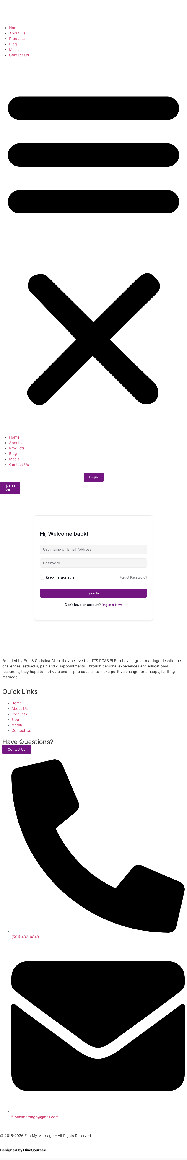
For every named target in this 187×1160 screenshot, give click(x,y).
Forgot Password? (133, 577)
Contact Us (19, 55)
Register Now (112, 605)
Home (14, 27)
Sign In (93, 593)
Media (14, 49)
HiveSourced (34, 1150)
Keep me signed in (60, 577)
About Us (17, 33)
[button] (93, 246)
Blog (13, 44)
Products (17, 38)
